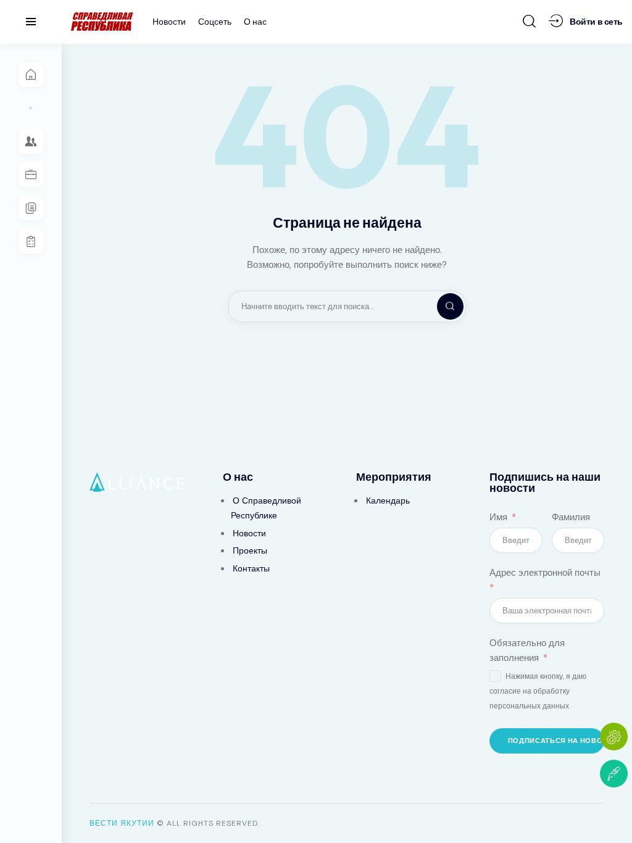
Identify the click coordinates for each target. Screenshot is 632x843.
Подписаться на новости (556, 740)
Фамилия (571, 517)
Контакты (251, 568)
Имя (498, 517)
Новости (249, 533)
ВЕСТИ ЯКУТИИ (121, 823)
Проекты (250, 550)
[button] (614, 810)
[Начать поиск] (529, 21)
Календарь (388, 500)
